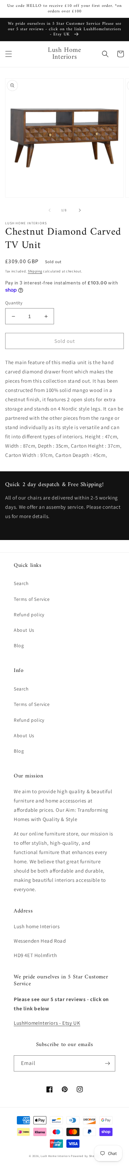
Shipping (35, 271)
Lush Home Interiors (55, 1156)
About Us (24, 630)
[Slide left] (49, 210)
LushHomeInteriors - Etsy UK (47, 1023)
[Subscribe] (107, 1063)
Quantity (13, 303)
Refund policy (29, 614)
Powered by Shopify (85, 1156)
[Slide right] (79, 210)
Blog (19, 645)
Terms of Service (32, 599)
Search (21, 583)
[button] (8, 53)
